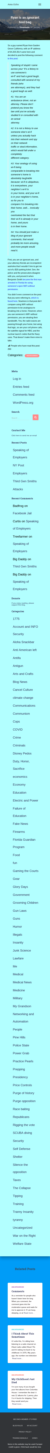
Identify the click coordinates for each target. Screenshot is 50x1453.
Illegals (17, 934)
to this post (12, 58)
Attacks (18, 489)
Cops (16, 721)
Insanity (18, 942)
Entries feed (21, 386)
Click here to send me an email (24, 435)
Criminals (19, 745)
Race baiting (21, 1109)
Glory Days (20, 886)
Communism (21, 713)
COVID (18, 729)
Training (18, 1204)
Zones (34, 1438)
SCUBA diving (22, 1133)
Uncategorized (32, 355)
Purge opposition (24, 1101)
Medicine (19, 990)
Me (15, 966)
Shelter (17, 1156)
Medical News (22, 982)
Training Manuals (20, 1438)
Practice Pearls (23, 1061)
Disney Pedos (22, 753)
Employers (20, 473)
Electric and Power (25, 800)
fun (15, 863)
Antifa (17, 658)
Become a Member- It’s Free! (25, 1419)
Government (21, 894)
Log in (17, 378)
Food (16, 855)
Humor (17, 926)
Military (17, 998)
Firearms (19, 831)
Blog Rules (18, 1426)
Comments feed (23, 394)
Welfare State (22, 1243)
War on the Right (24, 1235)
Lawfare (18, 958)
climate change (23, 697)
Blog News (20, 682)
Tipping (18, 1196)
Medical (18, 974)
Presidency (20, 1077)
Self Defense (21, 1149)
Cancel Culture (23, 689)
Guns (16, 918)
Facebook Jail (22, 513)
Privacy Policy (25, 1432)
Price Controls (22, 1085)
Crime (17, 737)
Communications (24, 705)
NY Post (18, 465)
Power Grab (21, 1053)
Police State (21, 1045)
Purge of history (23, 1093)
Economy (19, 784)
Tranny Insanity (23, 1211)
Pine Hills (19, 1037)
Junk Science (22, 950)
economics (20, 776)
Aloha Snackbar (23, 642)
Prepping (19, 1069)
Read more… (29, 1313)
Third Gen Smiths (25, 481)
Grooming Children (25, 902)
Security (18, 1141)
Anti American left (25, 650)
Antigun (18, 666)
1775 (16, 618)
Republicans (21, 1117)
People (17, 1029)
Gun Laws (20, 910)
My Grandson (22, 1006)
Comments (18, 1291)
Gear (16, 878)
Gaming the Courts (25, 871)
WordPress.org (23, 402)
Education (19, 792)
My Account (32, 1426)
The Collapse (22, 1188)
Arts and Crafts (23, 674)
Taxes (17, 1180)
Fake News (20, 823)
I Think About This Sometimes (23, 1335)
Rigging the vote (24, 1125)
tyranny (18, 1219)
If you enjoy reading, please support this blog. (23, 604)
